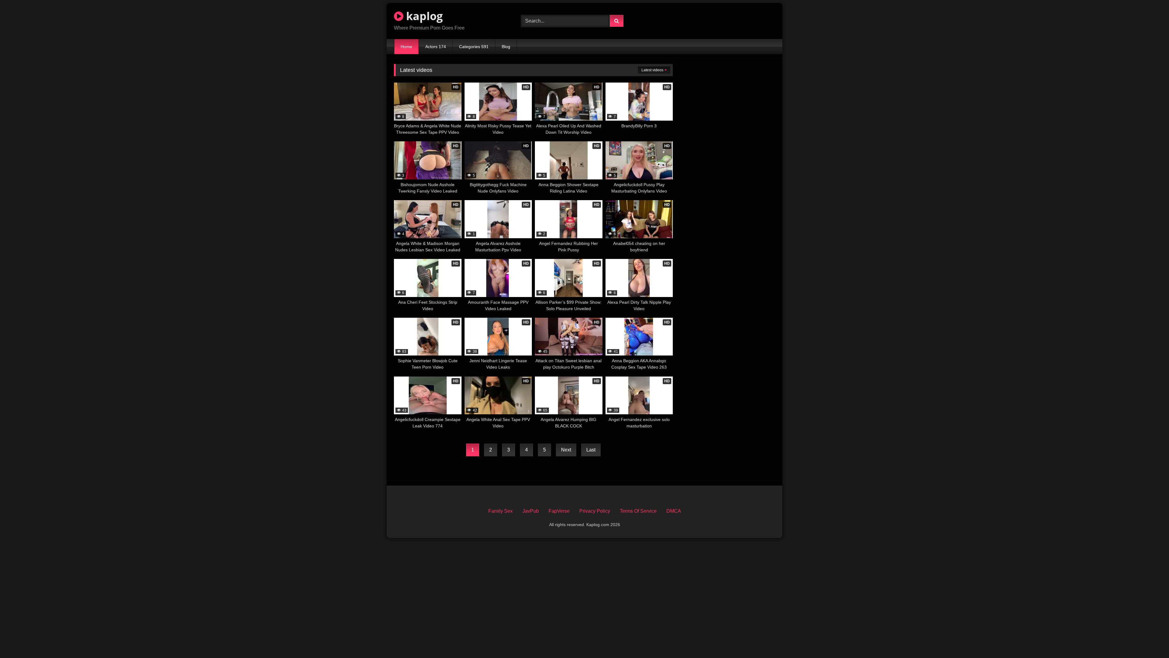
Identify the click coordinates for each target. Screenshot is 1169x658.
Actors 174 (435, 46)
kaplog (423, 16)
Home (406, 46)
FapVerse (559, 511)
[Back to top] (1150, 640)
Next (566, 449)
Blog (506, 46)
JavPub (530, 511)
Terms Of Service (638, 511)
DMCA (673, 511)
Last (590, 449)
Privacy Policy (594, 511)
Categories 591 (474, 46)
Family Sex (500, 511)
